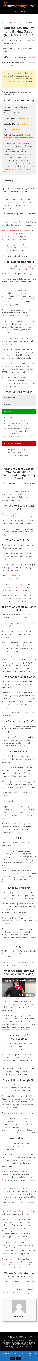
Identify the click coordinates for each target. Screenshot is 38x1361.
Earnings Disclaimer (19, 1337)
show (15, 181)
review (14, 1004)
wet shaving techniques (13, 169)
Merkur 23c (6, 330)
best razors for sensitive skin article (16, 231)
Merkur (5, 587)
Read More (25, 1358)
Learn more (19, 43)
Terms (31, 1336)
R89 (7, 1177)
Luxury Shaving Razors (19, 4)
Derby (11, 587)
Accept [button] (12, 1358)
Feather (19, 587)
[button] (19, 397)
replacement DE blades (14, 576)
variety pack (6, 590)
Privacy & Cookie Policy (15, 1336)
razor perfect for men (10, 1262)
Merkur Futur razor (20, 1211)
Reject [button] (18, 1358)
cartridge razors (12, 579)
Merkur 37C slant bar (10, 236)
